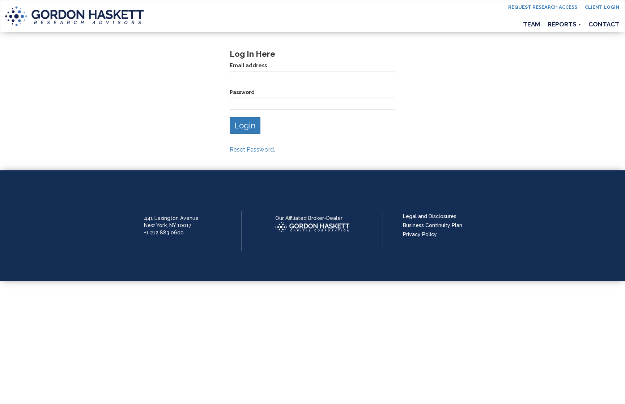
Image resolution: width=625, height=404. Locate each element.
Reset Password (252, 149)
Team (531, 24)
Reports (564, 24)
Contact (603, 24)
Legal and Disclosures (429, 216)
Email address (248, 65)
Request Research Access (542, 7)
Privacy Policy (420, 234)
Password (242, 92)
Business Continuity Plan (432, 225)
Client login (602, 7)
